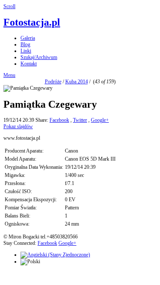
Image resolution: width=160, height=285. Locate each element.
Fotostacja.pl (31, 22)
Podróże (53, 82)
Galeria (27, 38)
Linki (25, 51)
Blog (25, 44)
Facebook (59, 120)
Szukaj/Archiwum (38, 57)
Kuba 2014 (76, 82)
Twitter (80, 120)
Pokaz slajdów (18, 126)
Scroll (9, 6)
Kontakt (28, 64)
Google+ (100, 120)
